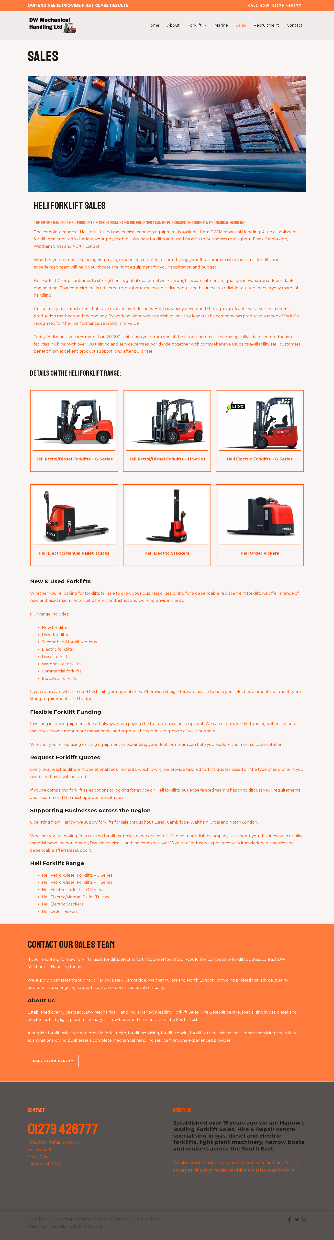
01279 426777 (63, 1129)
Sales (241, 25)
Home (153, 25)
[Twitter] (297, 1219)
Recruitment (266, 25)
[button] (274, 5)
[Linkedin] (304, 1219)
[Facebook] (289, 1219)
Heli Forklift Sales (70, 206)
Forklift (195, 25)
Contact (294, 25)
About (173, 25)
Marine (221, 25)
